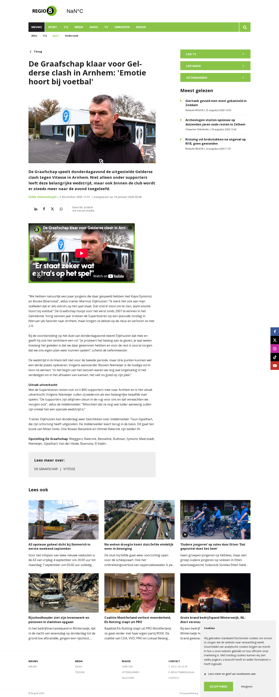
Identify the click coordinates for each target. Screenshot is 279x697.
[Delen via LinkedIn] (36, 209)
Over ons (127, 666)
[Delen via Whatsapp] (61, 209)
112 (66, 27)
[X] (274, 340)
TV (106, 27)
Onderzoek (71, 35)
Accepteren (218, 686)
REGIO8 (141, 27)
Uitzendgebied (130, 672)
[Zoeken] (245, 27)
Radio (94, 27)
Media (79, 27)
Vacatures (128, 678)
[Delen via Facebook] (44, 209)
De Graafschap (46, 469)
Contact (174, 678)
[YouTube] (274, 365)
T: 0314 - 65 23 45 (178, 666)
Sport (52, 27)
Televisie (80, 672)
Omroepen (122, 27)
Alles (34, 35)
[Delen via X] (52, 209)
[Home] (44, 11)
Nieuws (36, 27)
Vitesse (69, 469)
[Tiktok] (274, 357)
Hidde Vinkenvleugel (42, 197)
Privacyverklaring (189, 693)
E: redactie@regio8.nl (182, 672)
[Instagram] (274, 348)
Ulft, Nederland (85, 11)
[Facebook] (274, 331)
